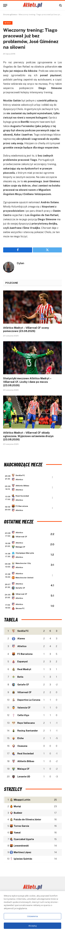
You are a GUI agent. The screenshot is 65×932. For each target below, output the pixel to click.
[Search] (60, 5)
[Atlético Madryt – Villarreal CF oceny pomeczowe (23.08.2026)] (32, 306)
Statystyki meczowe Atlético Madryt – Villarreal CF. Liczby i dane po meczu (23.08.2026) (27, 382)
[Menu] (5, 5)
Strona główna (10, 14)
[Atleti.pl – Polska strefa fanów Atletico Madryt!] (32, 5)
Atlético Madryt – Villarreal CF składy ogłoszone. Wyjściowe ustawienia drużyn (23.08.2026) (28, 436)
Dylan (20, 263)
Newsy (7, 23)
